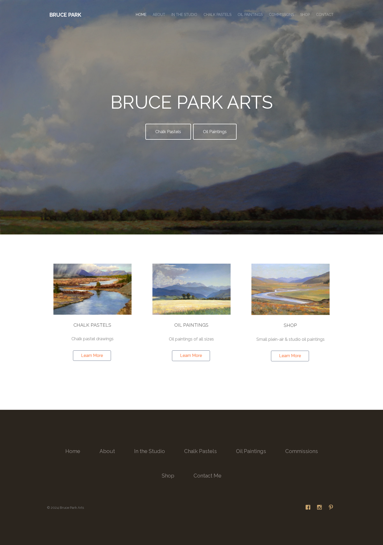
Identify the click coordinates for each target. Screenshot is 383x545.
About (159, 15)
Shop (305, 15)
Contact (324, 15)
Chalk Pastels (217, 15)
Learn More (92, 355)
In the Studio (184, 15)
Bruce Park (65, 15)
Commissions (281, 15)
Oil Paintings (250, 15)
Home (141, 15)
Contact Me (207, 476)
